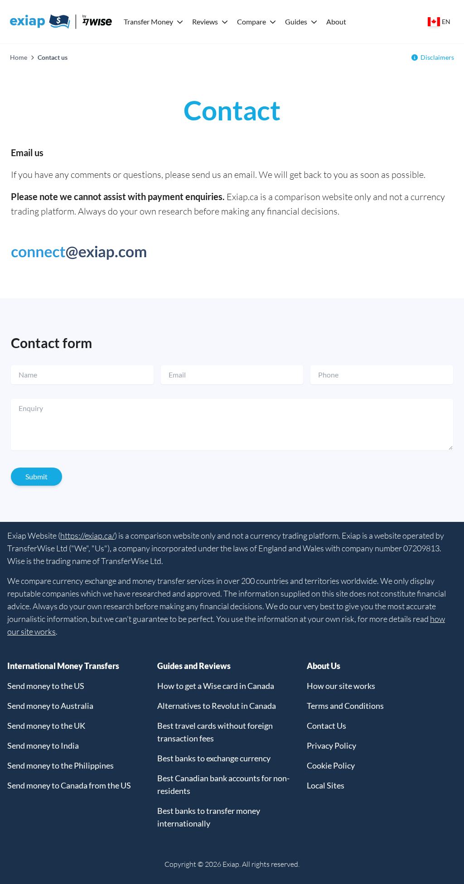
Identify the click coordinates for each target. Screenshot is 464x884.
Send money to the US (45, 686)
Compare (251, 21)
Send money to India (43, 745)
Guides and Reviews (194, 666)
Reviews (205, 21)
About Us (323, 666)
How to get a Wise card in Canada (215, 686)
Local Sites (325, 785)
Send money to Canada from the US (69, 785)
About (336, 21)
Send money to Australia (50, 706)
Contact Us (326, 726)
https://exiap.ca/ (87, 535)
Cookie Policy (331, 765)
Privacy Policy (331, 745)
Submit (36, 476)
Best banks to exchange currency (214, 758)
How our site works (341, 686)
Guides (296, 21)
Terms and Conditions (345, 706)
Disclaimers (437, 57)
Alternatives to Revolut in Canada (216, 706)
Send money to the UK (46, 726)
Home (18, 57)
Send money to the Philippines (60, 765)
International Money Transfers (63, 666)
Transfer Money (148, 21)
